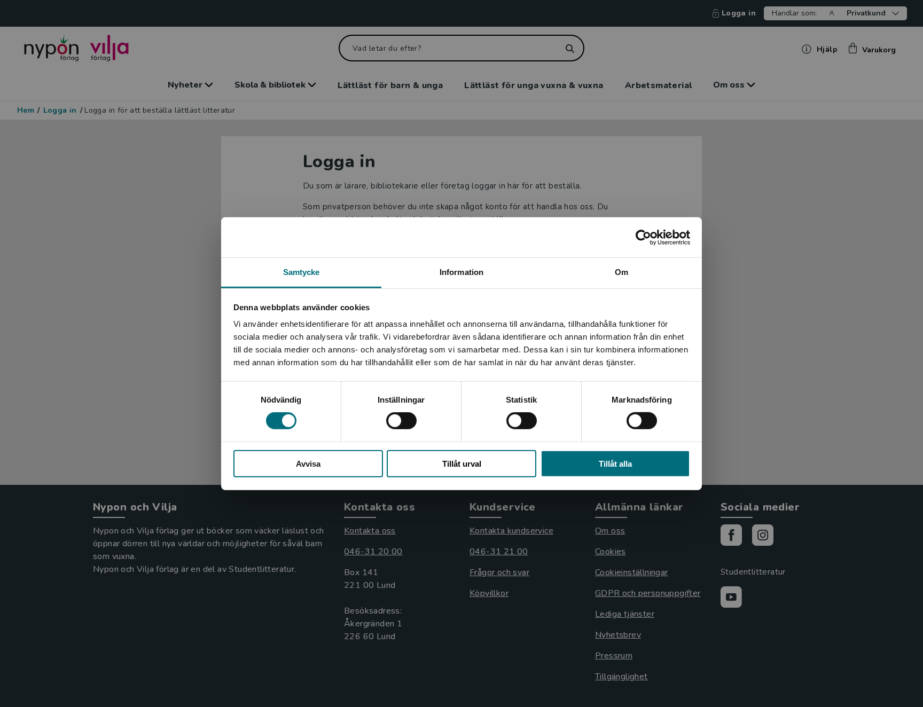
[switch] (401, 420)
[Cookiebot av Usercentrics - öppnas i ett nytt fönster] (643, 237)
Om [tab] (621, 272)
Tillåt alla (615, 463)
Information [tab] (461, 272)
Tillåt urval (461, 463)
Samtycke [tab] (301, 272)
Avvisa (308, 463)
